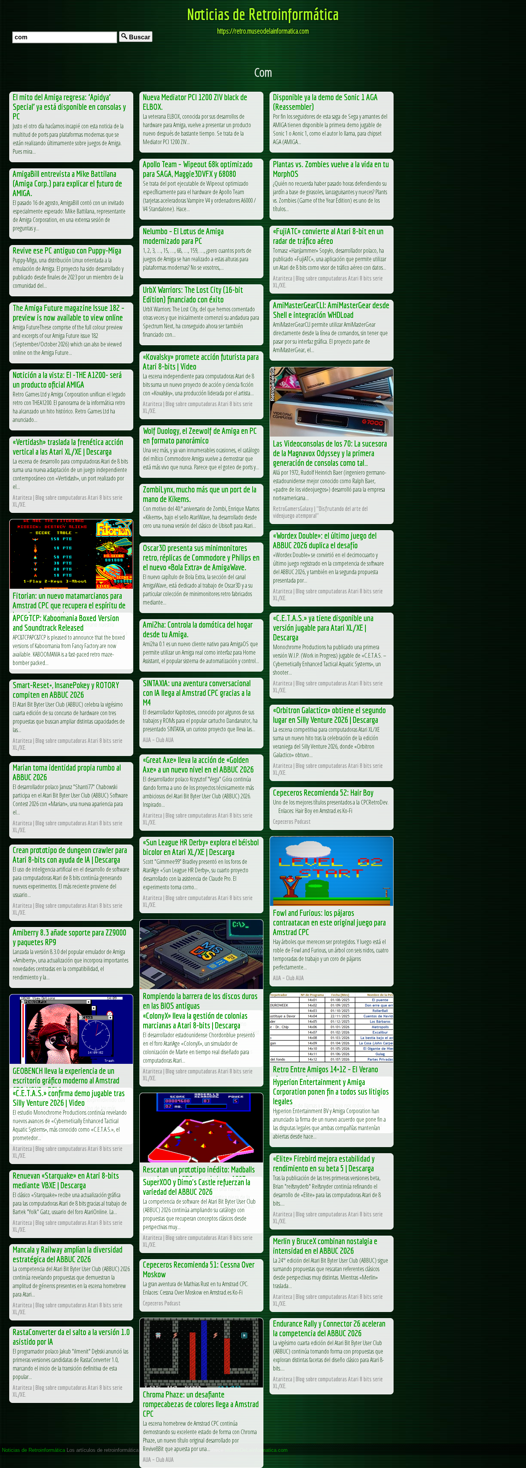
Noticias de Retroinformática (263, 14)
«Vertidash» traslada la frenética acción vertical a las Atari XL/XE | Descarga (68, 446)
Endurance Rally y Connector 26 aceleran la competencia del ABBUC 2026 (329, 1328)
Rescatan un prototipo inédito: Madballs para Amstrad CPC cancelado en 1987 (199, 1174)
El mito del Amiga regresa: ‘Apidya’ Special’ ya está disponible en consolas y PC (69, 106)
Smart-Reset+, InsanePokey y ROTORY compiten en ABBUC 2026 (66, 689)
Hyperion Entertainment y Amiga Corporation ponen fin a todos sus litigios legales (331, 1091)
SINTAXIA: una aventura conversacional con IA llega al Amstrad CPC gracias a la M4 (197, 692)
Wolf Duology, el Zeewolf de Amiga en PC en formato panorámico (200, 435)
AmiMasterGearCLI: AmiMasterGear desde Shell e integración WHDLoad (331, 309)
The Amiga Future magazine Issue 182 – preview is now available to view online (68, 312)
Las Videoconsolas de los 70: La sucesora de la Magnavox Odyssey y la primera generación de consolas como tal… (330, 452)
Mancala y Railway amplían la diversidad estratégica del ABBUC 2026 (67, 1254)
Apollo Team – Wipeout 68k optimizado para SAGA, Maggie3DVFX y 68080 (198, 168)
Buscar (138, 37)
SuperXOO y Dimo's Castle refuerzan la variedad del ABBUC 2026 (196, 1186)
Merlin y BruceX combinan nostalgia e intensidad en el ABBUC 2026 (325, 1245)
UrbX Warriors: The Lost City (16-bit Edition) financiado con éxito (193, 294)
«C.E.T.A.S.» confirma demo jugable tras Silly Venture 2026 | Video (69, 1097)
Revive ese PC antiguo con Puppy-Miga (67, 250)
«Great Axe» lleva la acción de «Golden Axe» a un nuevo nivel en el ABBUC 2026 (198, 764)
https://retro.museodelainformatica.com (263, 30)
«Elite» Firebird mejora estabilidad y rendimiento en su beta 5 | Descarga (324, 1163)
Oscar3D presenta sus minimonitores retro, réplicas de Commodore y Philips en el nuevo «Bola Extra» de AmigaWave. (201, 557)
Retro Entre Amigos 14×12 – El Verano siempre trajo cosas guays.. (325, 1073)
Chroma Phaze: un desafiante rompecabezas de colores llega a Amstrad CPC (201, 1403)
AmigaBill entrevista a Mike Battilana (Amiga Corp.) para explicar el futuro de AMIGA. (67, 183)
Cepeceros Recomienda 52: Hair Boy (323, 792)
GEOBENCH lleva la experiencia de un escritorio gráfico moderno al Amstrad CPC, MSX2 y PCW (66, 1080)
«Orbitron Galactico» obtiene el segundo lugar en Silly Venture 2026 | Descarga (329, 714)
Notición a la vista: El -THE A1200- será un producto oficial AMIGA (67, 379)
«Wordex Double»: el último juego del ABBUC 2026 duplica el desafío (325, 540)
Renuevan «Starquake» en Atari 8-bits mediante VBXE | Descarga (66, 1180)
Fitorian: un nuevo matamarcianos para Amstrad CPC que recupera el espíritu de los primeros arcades (69, 605)
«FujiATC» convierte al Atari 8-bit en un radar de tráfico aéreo (328, 235)
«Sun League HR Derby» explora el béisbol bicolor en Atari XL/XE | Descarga (201, 847)
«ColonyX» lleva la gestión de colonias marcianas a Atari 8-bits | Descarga (195, 1020)
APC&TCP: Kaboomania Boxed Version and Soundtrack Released (66, 622)
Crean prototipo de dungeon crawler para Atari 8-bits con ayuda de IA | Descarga (70, 854)
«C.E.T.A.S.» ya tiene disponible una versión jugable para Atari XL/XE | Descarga (323, 627)
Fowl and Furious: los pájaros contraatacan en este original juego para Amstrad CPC (329, 922)
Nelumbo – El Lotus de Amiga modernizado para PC (183, 235)
